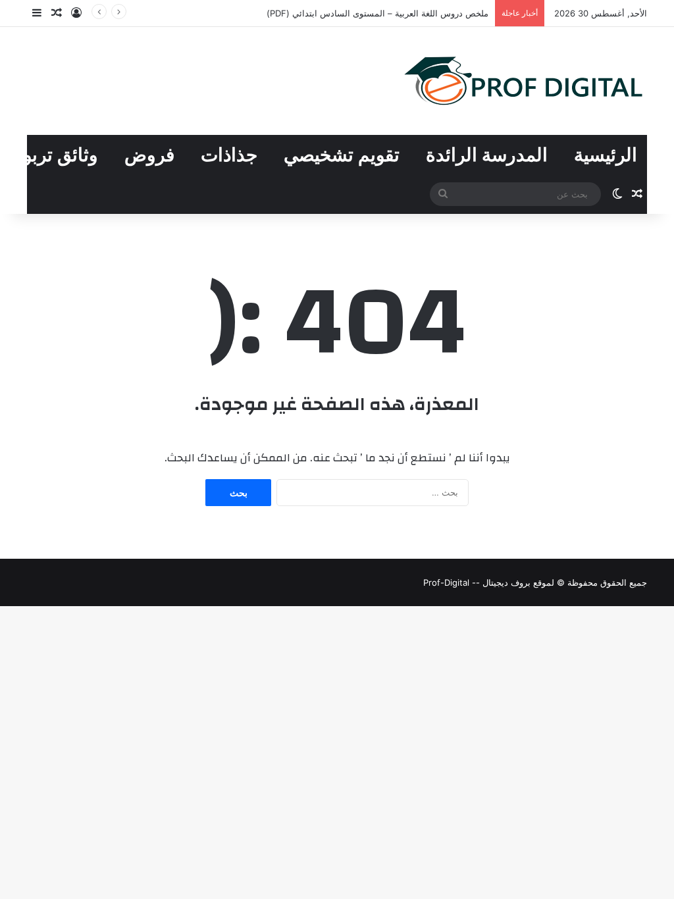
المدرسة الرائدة (487, 154)
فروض (149, 154)
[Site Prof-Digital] (524, 81)
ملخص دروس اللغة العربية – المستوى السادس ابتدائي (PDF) (377, 13)
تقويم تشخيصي (342, 154)
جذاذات (229, 154)
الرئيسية (605, 154)
